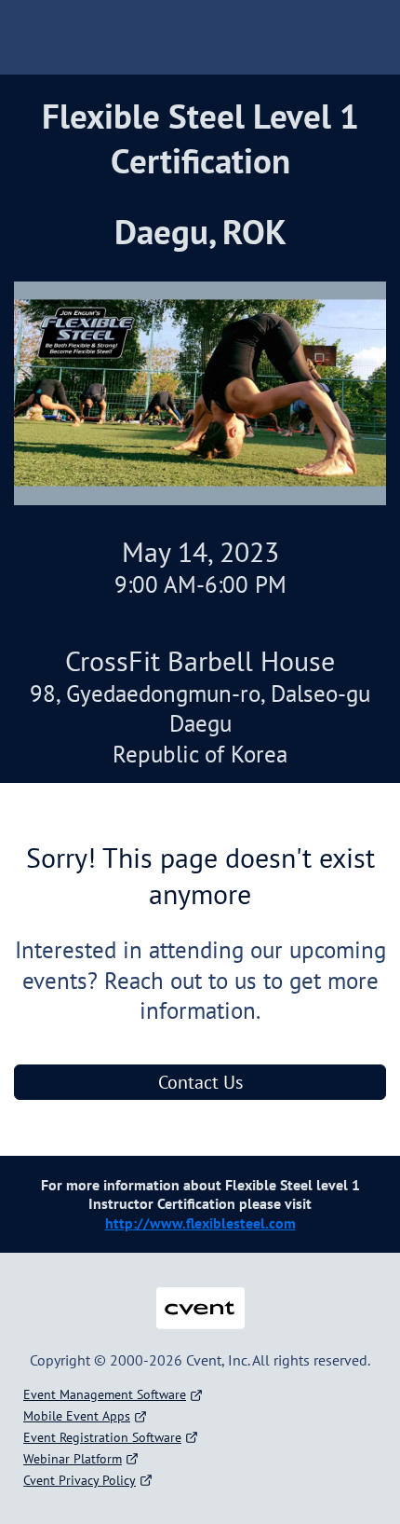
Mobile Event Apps (76, 1415)
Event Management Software (104, 1394)
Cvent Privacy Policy (79, 1480)
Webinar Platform (72, 1458)
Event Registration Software (102, 1437)
